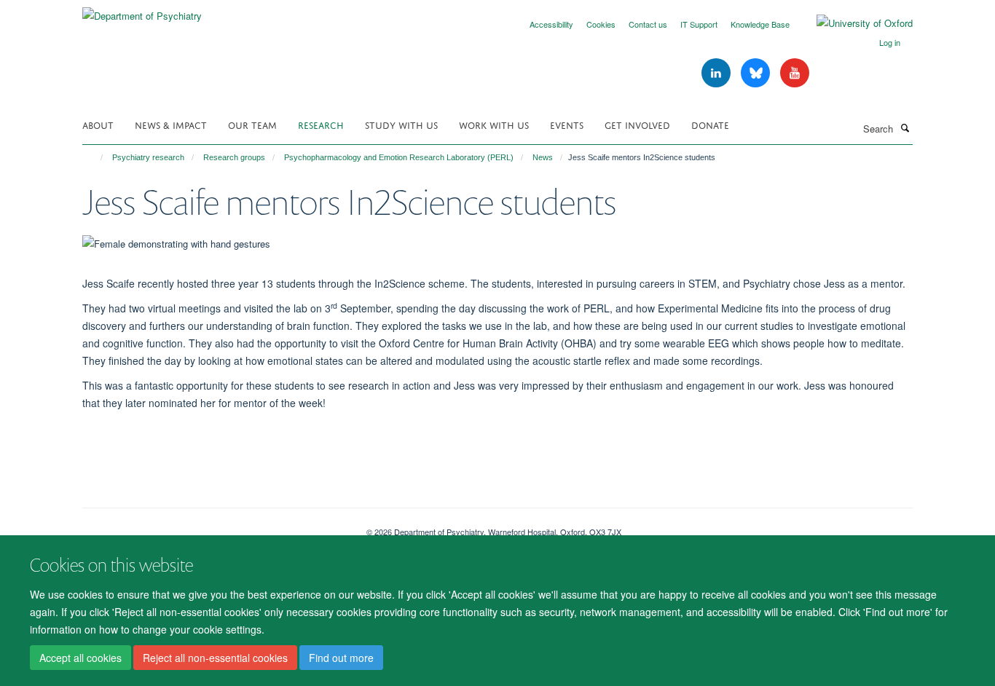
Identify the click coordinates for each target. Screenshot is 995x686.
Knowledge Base (760, 24)
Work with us (494, 124)
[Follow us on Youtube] (794, 73)
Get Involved (637, 124)
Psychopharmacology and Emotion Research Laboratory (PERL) (399, 157)
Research (321, 124)
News (542, 157)
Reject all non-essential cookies (215, 657)
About (98, 124)
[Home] (95, 157)
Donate (710, 124)
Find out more (341, 657)
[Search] (905, 127)
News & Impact (171, 124)
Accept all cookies (80, 657)
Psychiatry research (148, 157)
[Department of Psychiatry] (142, 10)
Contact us (648, 24)
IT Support (698, 24)
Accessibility (551, 24)
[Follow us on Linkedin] (717, 73)
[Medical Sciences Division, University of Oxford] (213, 526)
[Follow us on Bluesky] (757, 73)
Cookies (601, 24)
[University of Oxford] (854, 23)
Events (566, 124)
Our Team (252, 124)
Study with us (401, 124)
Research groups (234, 157)
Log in (889, 42)
